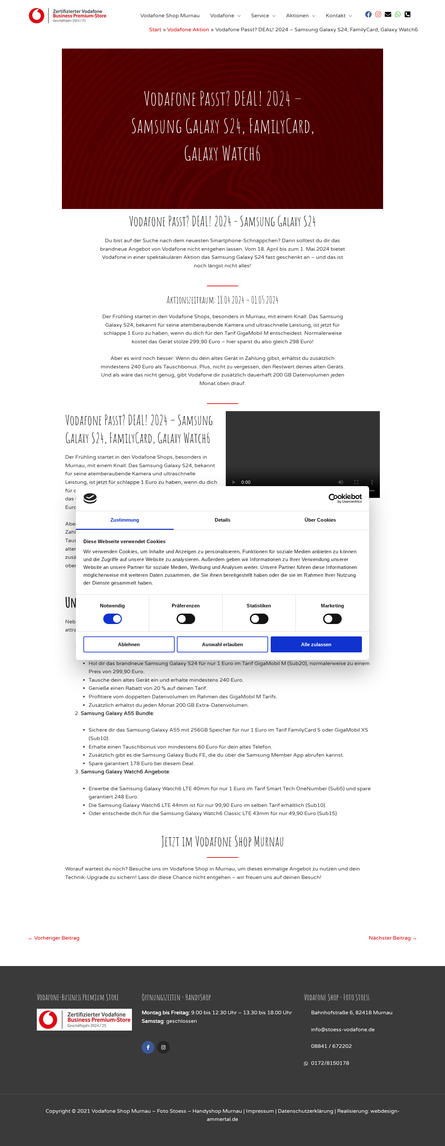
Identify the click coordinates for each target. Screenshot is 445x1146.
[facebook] (369, 14)
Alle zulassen (316, 644)
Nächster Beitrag (393, 938)
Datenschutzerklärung (305, 1111)
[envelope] (389, 14)
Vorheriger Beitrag (53, 938)
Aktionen (297, 15)
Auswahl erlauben (222, 644)
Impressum (260, 1111)
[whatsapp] (399, 14)
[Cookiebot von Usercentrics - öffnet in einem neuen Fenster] (333, 498)
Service (260, 15)
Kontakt (336, 15)
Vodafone (222, 15)
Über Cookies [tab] (320, 520)
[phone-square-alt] (408, 14)
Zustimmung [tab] (124, 520)
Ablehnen (129, 644)
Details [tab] (223, 520)
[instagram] (379, 14)
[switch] (186, 619)
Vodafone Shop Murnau (170, 15)
